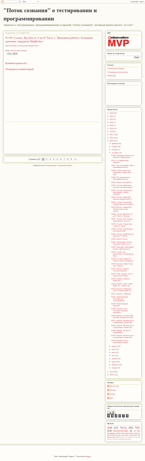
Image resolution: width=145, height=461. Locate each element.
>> (75, 159)
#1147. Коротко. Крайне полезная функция (120, 270)
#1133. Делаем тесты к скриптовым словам (119, 341)
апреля (115, 359)
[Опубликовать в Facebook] (14, 54)
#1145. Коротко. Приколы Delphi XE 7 (120, 280)
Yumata (112, 394)
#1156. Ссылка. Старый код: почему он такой (121, 225)
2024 (112, 116)
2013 (112, 375)
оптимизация (132, 435)
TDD (137, 427)
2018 (112, 131)
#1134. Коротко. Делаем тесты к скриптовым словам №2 (122, 336)
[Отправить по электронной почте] (8, 54)
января (114, 368)
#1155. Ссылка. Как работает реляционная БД (122, 230)
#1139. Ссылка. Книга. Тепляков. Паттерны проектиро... (119, 310)
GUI (135, 431)
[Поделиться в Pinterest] (16, 54)
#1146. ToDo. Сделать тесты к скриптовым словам (122, 275)
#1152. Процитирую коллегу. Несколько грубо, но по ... (121, 243)
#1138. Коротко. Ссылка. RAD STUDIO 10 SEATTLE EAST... (122, 316)
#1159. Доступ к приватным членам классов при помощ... (121, 209)
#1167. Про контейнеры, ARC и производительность (122, 166)
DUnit (120, 437)
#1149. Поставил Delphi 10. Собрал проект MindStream (122, 260)
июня (114, 352)
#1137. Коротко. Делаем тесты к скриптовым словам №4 (122, 321)
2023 (112, 119)
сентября (115, 153)
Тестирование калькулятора (117, 72)
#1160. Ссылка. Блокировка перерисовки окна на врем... (122, 203)
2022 (112, 122)
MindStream (111, 76)
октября (115, 150)
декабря (115, 143)
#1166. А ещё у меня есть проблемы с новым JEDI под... (121, 172)
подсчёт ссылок (111, 439)
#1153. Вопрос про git (119, 239)
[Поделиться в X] (12, 54)
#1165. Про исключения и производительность (120, 178)
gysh (111, 398)
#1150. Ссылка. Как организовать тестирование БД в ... (122, 254)
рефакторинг (111, 437)
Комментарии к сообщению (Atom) (59, 165)
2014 (112, 372)
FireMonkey (114, 435)
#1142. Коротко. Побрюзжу (121, 294)
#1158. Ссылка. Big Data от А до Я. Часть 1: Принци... (122, 215)
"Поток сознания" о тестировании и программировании (50, 14)
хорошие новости (124, 439)
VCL (125, 437)
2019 (112, 128)
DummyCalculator (120, 431)
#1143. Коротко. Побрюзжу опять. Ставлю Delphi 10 (121, 290)
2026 (112, 113)
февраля (115, 365)
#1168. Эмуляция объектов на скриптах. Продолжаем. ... (122, 156)
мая (113, 355)
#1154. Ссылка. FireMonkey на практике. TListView (122, 235)
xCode (123, 435)
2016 (112, 138)
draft (109, 427)
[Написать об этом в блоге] (10, 54)
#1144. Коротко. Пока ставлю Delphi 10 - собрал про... (122, 285)
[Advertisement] (53, 138)
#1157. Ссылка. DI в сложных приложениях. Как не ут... (122, 220)
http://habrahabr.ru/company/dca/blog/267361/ (22, 46)
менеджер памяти (114, 433)
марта (114, 362)
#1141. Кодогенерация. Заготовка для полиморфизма (119, 299)
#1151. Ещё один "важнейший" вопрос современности (122, 248)
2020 (112, 125)
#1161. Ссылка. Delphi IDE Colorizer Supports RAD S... (122, 198)
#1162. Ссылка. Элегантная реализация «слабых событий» (121, 192)
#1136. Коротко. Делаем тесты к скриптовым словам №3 (122, 326)
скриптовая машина (132, 433)
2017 (112, 134)
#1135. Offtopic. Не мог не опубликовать (120, 331)
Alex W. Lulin (114, 386)
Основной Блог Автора (115, 68)
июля (114, 349)
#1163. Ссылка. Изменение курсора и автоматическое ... (122, 186)
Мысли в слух (133, 437)
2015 (112, 141)
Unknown (113, 390)
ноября (115, 146)
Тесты (123, 427)
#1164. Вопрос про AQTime (121, 182)
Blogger (88, 456)
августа (115, 346)
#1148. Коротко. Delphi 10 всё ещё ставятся (122, 265)
